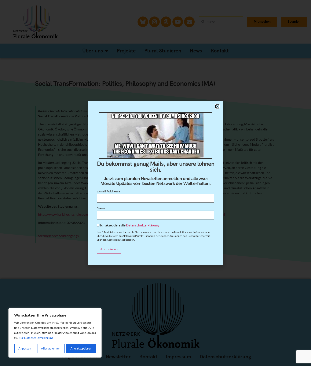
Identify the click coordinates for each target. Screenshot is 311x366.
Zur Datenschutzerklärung (36, 338)
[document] (155, 183)
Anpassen (24, 348)
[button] (217, 106)
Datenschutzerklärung (142, 225)
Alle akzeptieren (81, 348)
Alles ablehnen (50, 348)
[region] (55, 333)
